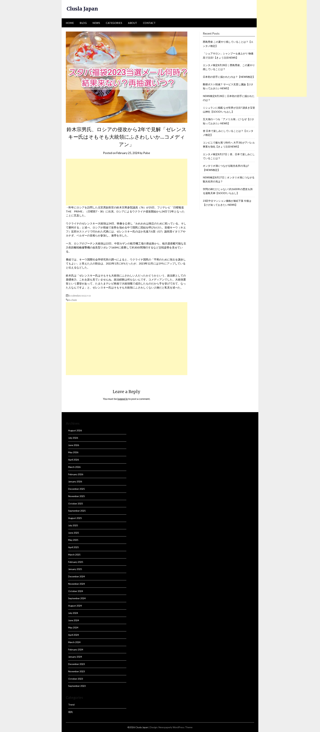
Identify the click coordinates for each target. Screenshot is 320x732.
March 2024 (74, 642)
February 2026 (75, 474)
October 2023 (75, 678)
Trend (71, 704)
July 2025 (73, 525)
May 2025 (73, 539)
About (132, 22)
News (96, 22)
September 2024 (77, 598)
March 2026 (74, 467)
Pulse (146, 153)
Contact (149, 22)
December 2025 (76, 488)
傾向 (70, 711)
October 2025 (75, 503)
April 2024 (73, 634)
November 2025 (76, 496)
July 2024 (73, 613)
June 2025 (73, 532)
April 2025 (73, 547)
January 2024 (75, 656)
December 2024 (76, 576)
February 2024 (75, 649)
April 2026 (73, 459)
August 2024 (75, 605)
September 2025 (77, 510)
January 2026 (75, 481)
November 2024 (76, 583)
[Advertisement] (126, 182)
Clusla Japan (82, 9)
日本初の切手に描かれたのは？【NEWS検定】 (229, 76)
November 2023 (76, 671)
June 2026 (73, 445)
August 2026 (75, 430)
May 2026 (73, 452)
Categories (114, 22)
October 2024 (75, 591)
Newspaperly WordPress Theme (175, 727)
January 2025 (75, 569)
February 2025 (75, 561)
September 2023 (77, 685)
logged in (122, 398)
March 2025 (74, 554)
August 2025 (75, 518)
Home (70, 22)
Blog (83, 22)
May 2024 (73, 627)
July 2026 (73, 437)
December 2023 (76, 664)
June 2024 (73, 620)
